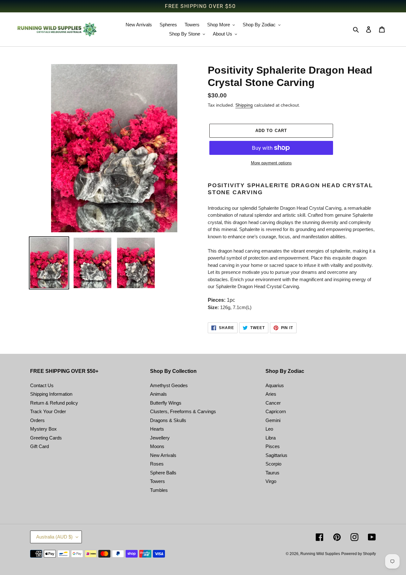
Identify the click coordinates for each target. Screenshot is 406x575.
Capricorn (275, 411)
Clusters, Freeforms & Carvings (183, 411)
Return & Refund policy (54, 403)
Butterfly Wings (165, 403)
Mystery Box (43, 429)
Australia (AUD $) (54, 536)
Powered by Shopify (358, 554)
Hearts (157, 429)
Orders (37, 420)
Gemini (272, 420)
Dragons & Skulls (168, 420)
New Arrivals (163, 455)
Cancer (273, 403)
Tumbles (159, 490)
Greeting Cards (46, 437)
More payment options (271, 163)
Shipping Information (51, 394)
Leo (269, 429)
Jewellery (160, 437)
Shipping (244, 105)
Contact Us (42, 385)
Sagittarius (276, 455)
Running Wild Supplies (320, 554)
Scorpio (273, 463)
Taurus (272, 472)
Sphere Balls (163, 472)
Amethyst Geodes (169, 385)
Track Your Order (48, 411)
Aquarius (274, 385)
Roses (157, 463)
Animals (158, 394)
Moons (157, 446)
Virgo (270, 481)
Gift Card (39, 446)
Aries (270, 394)
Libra (270, 437)
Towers (157, 481)
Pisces (272, 446)
